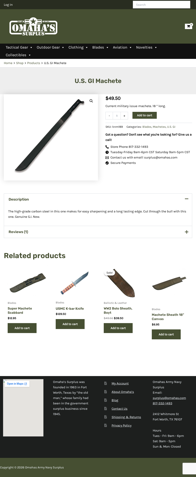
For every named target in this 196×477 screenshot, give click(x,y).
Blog (115, 400)
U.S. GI (171, 126)
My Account (120, 383)
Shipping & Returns (126, 417)
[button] (91, 101)
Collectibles (16, 55)
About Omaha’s (123, 392)
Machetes (159, 126)
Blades (98, 47)
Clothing (76, 47)
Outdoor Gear (48, 47)
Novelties (144, 47)
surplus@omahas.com (169, 398)
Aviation (120, 47)
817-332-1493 (162, 403)
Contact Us (119, 408)
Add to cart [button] (22, 328)
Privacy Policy (121, 425)
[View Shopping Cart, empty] (188, 26)
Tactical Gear (17, 47)
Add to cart (144, 115)
